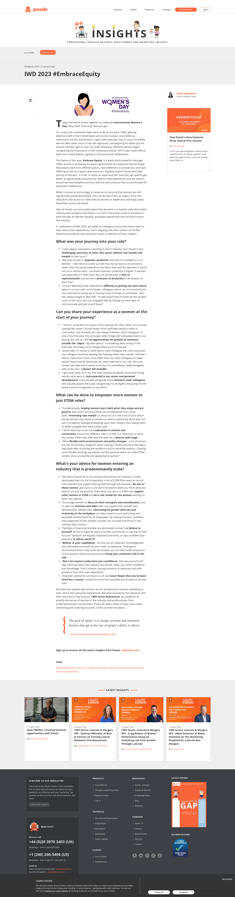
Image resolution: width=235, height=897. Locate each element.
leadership (72, 671)
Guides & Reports (142, 790)
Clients (133, 9)
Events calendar (141, 785)
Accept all (183, 892)
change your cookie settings (56, 891)
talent (134, 667)
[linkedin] (30, 116)
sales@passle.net (63, 869)
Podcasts (138, 806)
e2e (58, 667)
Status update (101, 839)
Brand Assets (140, 834)
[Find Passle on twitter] (153, 855)
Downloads (100, 834)
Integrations (100, 823)
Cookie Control (44, 881)
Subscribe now (130, 650)
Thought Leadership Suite (107, 790)
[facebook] (30, 124)
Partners (138, 839)
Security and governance (106, 818)
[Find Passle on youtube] (159, 855)
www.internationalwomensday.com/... (94, 634)
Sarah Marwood (186, 93)
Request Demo (186, 9)
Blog (136, 800)
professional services (73, 667)
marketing (92, 667)
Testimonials (101, 861)
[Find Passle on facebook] (134, 855)
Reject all (159, 892)
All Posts (29, 53)
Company (166, 9)
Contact (138, 844)
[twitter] (30, 108)
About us (138, 823)
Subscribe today (39, 804)
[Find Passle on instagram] (147, 855)
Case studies (101, 856)
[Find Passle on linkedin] (141, 855)
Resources (149, 9)
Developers (100, 828)
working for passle (119, 667)
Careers (138, 828)
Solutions (118, 9)
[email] (30, 101)
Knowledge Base (142, 795)
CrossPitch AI (101, 785)
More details (227, 879)
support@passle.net (56, 872)
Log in (205, 9)
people (103, 667)
